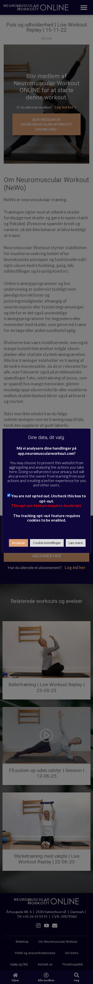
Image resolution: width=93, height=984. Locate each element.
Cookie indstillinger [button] (47, 543)
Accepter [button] (18, 543)
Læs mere (76, 543)
